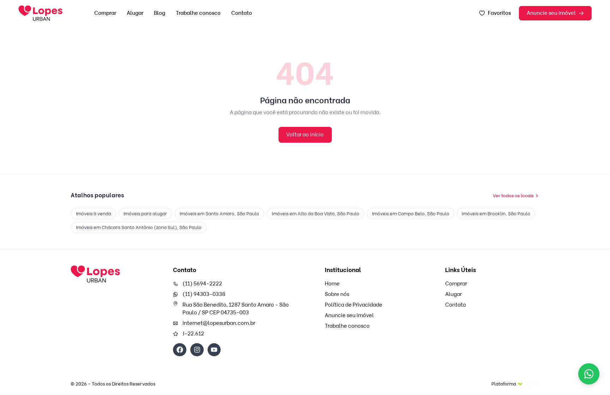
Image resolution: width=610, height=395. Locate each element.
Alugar (135, 13)
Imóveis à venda (93, 213)
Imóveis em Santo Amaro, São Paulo (219, 213)
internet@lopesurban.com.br (219, 323)
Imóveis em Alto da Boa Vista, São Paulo (315, 213)
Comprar (105, 13)
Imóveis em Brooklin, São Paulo (496, 213)
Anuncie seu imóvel (551, 13)
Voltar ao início (305, 134)
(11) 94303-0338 (204, 294)
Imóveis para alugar (145, 213)
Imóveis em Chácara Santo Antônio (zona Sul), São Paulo (139, 227)
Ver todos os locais (513, 195)
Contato (241, 13)
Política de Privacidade (353, 305)
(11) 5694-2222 (202, 283)
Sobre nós (337, 294)
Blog (159, 13)
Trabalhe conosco (198, 13)
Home (332, 283)
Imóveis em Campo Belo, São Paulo (410, 213)
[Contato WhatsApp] (588, 373)
